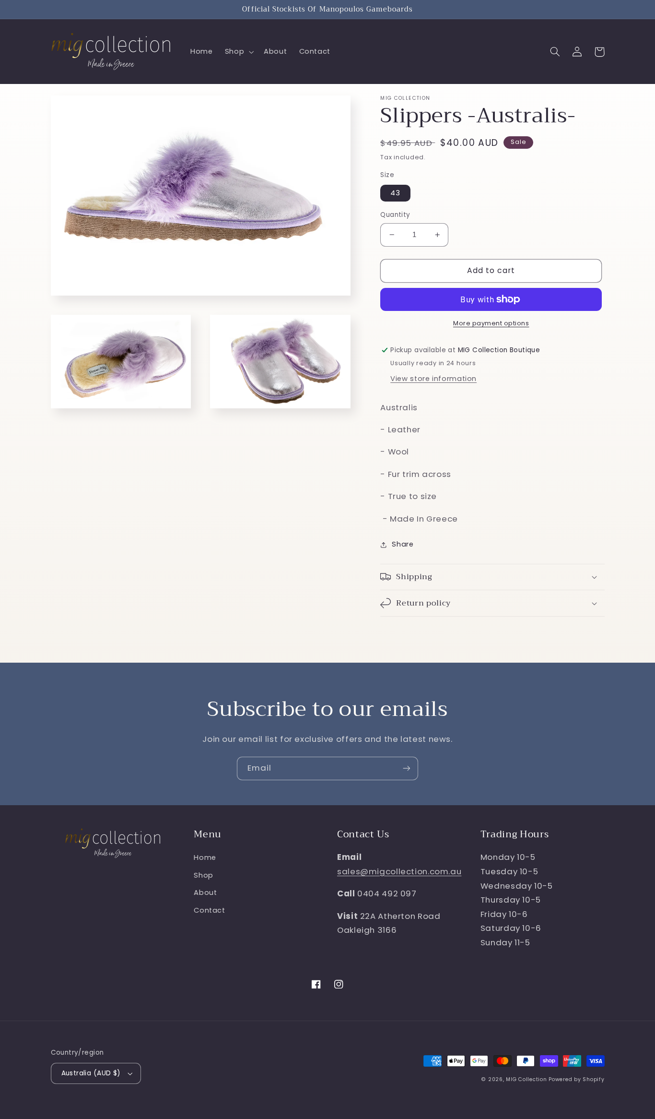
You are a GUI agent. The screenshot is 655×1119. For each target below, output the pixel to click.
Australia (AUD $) (91, 1073)
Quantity (395, 214)
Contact (209, 910)
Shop (203, 875)
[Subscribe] (407, 768)
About (205, 892)
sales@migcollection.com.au (399, 871)
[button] (238, 51)
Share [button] (402, 544)
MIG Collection (526, 1079)
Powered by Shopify (576, 1079)
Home (205, 857)
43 (395, 193)
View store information (433, 378)
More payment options (491, 323)
